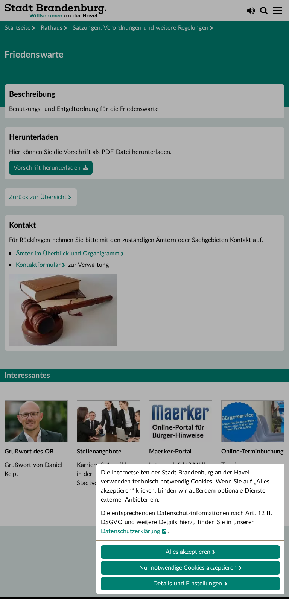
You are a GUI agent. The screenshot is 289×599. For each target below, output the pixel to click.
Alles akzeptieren (188, 552)
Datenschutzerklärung (130, 531)
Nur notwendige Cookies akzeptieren (188, 568)
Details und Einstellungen (187, 584)
